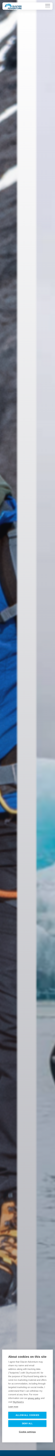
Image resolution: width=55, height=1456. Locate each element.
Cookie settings (27, 1432)
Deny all (27, 1423)
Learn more (13, 1407)
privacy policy (34, 1398)
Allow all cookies (27, 1415)
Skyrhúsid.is (18, 1402)
